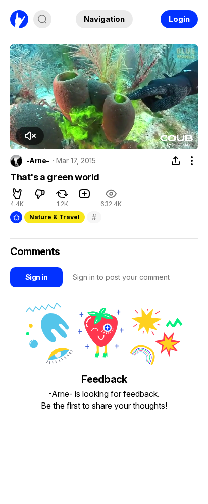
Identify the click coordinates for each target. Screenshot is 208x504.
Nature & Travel (54, 217)
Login (179, 19)
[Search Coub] (42, 19)
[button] (30, 136)
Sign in (36, 277)
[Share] (176, 161)
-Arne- (37, 160)
